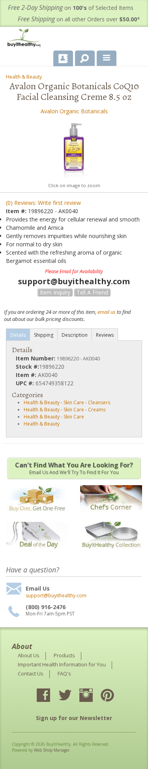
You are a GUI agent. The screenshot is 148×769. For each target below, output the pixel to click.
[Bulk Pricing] (111, 553)
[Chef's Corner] (111, 516)
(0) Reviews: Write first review (43, 202)
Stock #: (27, 366)
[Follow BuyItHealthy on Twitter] (72, 696)
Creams (96, 409)
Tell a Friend (92, 292)
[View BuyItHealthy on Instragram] (93, 696)
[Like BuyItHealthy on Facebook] (50, 696)
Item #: (17, 211)
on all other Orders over (79, 19)
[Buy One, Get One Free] (37, 516)
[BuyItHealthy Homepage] (25, 39)
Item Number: (36, 358)
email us (106, 311)
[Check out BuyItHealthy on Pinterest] (114, 696)
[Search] (82, 57)
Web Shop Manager (51, 750)
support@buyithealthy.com (56, 596)
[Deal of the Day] (37, 553)
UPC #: (26, 383)
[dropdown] (106, 58)
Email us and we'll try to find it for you (74, 468)
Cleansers (99, 402)
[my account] (63, 58)
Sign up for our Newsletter (74, 718)
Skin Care (74, 402)
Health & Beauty (24, 76)
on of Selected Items (70, 7)
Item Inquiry (55, 292)
